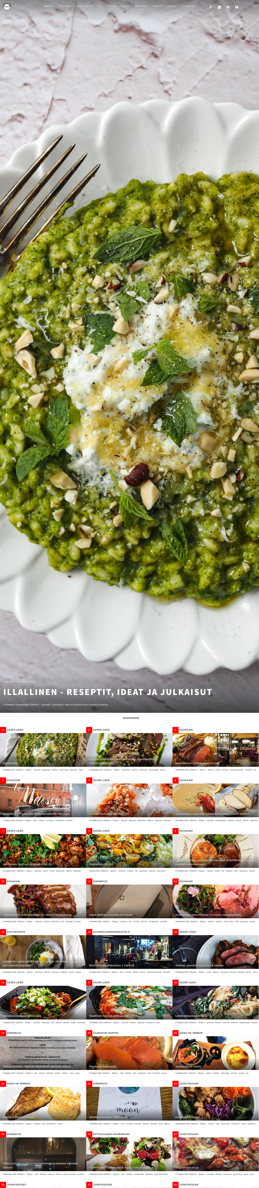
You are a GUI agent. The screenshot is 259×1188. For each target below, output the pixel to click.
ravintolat (248, 770)
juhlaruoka (143, 770)
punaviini (225, 770)
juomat (217, 770)
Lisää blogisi (189, 6)
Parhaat (48, 6)
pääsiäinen (244, 871)
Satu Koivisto (13, 932)
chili (136, 871)
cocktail (238, 820)
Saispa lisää (12, 730)
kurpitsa (252, 921)
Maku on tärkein (188, 1033)
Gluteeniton (46, 770)
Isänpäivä (55, 972)
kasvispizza (227, 1174)
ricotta (80, 770)
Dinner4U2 (98, 881)
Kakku (231, 921)
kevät (149, 1073)
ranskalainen (60, 820)
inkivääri (219, 921)
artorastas (166, 972)
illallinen (55, 770)
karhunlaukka (154, 770)
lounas (71, 972)
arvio (123, 1124)
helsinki (136, 921)
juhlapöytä (142, 1073)
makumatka (225, 1073)
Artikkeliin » (20, 770)
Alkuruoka (132, 820)
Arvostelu (129, 1124)
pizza (158, 1023)
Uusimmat (64, 6)
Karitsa (162, 770)
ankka (209, 972)
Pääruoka (73, 770)
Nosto (236, 871)
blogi (122, 1073)
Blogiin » (29, 770)
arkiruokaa (46, 1023)
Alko (35, 1073)
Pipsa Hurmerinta (69, 1174)
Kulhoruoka (235, 1124)
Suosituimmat (84, 6)
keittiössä (64, 972)
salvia (255, 972)
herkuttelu (210, 1174)
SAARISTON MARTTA (103, 1033)
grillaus (209, 1073)
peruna (248, 972)
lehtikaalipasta (244, 1023)
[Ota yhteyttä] (219, 7)
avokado (130, 871)
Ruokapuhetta (139, 1174)
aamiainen (39, 972)
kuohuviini (244, 921)
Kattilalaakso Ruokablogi (109, 1134)
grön (130, 921)
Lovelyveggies (186, 1083)
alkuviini (42, 1073)
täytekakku (149, 1174)
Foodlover (123, 921)
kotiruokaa (224, 972)
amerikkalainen (220, 820)
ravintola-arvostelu (237, 770)
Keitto (237, 921)
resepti (241, 1073)
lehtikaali (234, 1023)
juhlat (226, 921)
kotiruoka (226, 1023)
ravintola (69, 820)
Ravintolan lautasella (154, 972)
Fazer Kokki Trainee (161, 1174)
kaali (218, 1124)
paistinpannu (51, 1124)
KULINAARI (184, 730)
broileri (45, 871)
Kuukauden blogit (118, 6)
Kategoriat (141, 6)
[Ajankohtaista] (237, 7)
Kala (43, 1124)
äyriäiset (231, 820)
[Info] (228, 7)
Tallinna (167, 1124)
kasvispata (81, 1023)
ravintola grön (154, 921)
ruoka (161, 1124)
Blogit (172, 6)
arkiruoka (37, 770)
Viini (254, 770)
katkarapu (77, 871)
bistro (35, 820)
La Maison (50, 820)
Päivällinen (252, 1124)
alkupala (124, 820)
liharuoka (229, 871)
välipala (78, 972)
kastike (217, 871)
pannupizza (150, 1023)
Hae (100, 6)
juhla (135, 1073)
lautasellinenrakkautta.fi (109, 932)
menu (72, 1073)
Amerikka (210, 820)
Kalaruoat (167, 820)
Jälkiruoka (158, 820)
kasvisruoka (63, 770)
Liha (222, 871)
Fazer (123, 1174)
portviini (252, 871)
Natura (77, 1073)
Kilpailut (158, 6)
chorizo (52, 871)
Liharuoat (233, 972)
